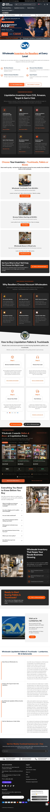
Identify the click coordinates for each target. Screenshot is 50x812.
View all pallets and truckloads (12, 380)
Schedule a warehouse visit (37, 414)
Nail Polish (26, 442)
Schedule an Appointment (42, 1)
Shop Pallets (25, 224)
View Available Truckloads (33, 84)
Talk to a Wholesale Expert (40, 266)
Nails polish (20, 442)
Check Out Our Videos (31, 769)
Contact (32, 636)
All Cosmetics (5, 442)
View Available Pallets (17, 84)
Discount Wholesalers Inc (9, 807)
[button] (40, 4)
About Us (28, 772)
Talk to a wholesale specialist (37, 380)
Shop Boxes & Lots (25, 253)
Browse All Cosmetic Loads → (42, 432)
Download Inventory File (30, 1)
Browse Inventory (17, 424)
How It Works (29, 767)
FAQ (27, 774)
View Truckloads (25, 196)
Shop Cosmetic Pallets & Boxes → (13, 480)
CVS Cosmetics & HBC (13, 442)
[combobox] (25, 4)
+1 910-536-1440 (9, 779)
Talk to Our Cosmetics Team (36, 480)
